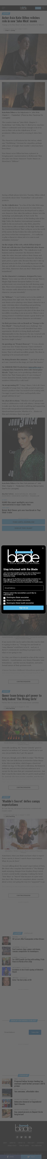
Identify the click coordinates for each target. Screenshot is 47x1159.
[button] (23, 598)
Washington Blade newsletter (17, 597)
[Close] (43, 548)
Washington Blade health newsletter (20, 603)
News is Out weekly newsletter (18, 600)
